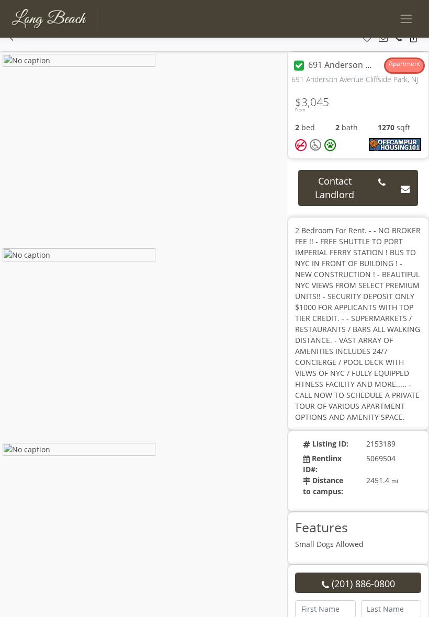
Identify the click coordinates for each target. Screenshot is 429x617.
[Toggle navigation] (406, 18)
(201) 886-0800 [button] (362, 583)
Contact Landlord (334, 188)
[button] (11, 38)
